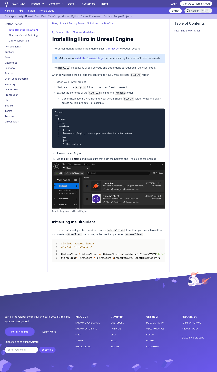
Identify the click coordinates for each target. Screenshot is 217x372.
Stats (8, 100)
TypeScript (54, 16)
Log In (174, 3)
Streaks (9, 105)
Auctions (9, 52)
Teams (8, 111)
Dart (43, 16)
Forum (150, 334)
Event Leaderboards (16, 78)
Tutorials (9, 116)
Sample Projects (122, 16)
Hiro (20, 10)
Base (7, 57)
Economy (10, 68)
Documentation (155, 322)
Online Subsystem (19, 40)
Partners (116, 328)
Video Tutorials (155, 328)
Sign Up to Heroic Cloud (196, 3)
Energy (9, 73)
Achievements (13, 46)
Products (35, 3)
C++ (37, 16)
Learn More (49, 331)
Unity (20, 16)
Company (54, 3)
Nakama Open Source (87, 322)
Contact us (112, 48)
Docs (71, 3)
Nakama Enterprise (86, 328)
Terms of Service (191, 322)
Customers (88, 3)
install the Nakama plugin (89, 58)
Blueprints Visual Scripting (23, 35)
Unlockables (12, 121)
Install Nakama (19, 331)
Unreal (29, 16)
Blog (114, 334)
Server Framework (91, 16)
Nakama (9, 10)
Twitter (115, 346)
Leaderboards (13, 89)
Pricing (104, 3)
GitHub (150, 340)
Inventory (10, 84)
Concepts (10, 16)
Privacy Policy (190, 328)
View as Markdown (85, 32)
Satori (31, 10)
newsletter (33, 341)
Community (152, 346)
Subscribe (47, 349)
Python (75, 16)
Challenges (11, 62)
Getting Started (77, 23)
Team (113, 340)
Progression (11, 94)
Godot (66, 16)
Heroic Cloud (47, 10)
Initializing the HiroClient (23, 30)
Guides (108, 16)
